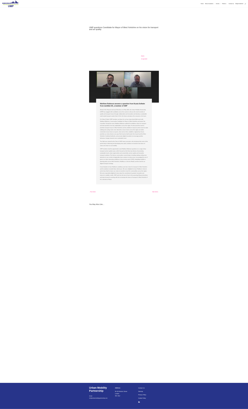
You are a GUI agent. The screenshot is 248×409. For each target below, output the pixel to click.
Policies (224, 3)
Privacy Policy (142, 394)
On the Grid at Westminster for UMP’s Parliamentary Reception (103, 311)
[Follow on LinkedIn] (139, 402)
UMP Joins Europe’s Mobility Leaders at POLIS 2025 (101, 368)
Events (217, 3)
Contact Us (141, 388)
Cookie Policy (142, 398)
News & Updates (209, 3)
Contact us (231, 3)
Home (202, 3)
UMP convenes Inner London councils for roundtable (101, 253)
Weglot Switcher (239, 3)
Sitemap (140, 391)
